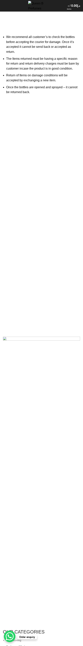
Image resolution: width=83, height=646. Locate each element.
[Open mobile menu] (4, 6)
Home (6, 32)
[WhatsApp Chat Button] (9, 636)
